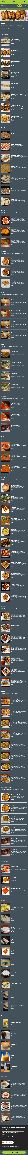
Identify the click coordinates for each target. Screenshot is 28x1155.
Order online (11, 1136)
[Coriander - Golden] (5, 5)
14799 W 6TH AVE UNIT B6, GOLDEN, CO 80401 (13, 1131)
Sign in (24, 5)
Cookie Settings (5, 1148)
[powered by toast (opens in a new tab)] (7, 1142)
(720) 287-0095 (5, 1129)
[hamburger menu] (2, 5)
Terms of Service (6, 1146)
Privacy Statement (14, 1146)
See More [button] (24, 1)
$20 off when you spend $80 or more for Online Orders (11, 2)
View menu (4, 1136)
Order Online (14, 1152)
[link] (8, 29)
